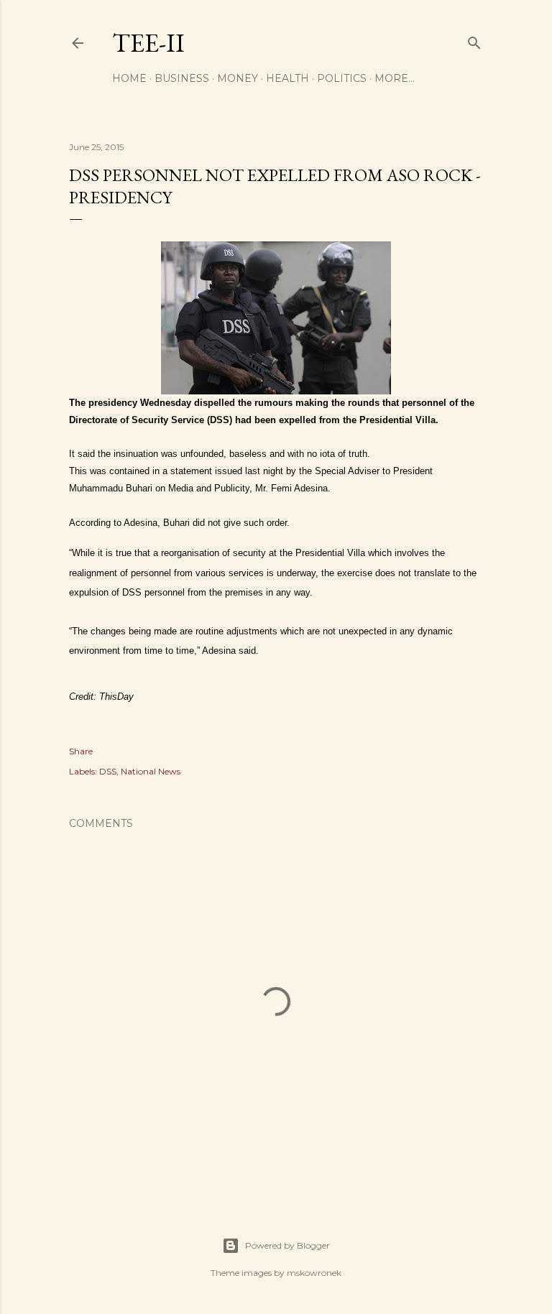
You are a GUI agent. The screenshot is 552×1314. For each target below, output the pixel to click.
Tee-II (148, 43)
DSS (107, 771)
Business (182, 78)
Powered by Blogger (287, 1245)
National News (150, 771)
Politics (342, 78)
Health (287, 78)
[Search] (474, 40)
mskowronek (314, 1272)
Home (129, 78)
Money (237, 78)
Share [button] (81, 751)
